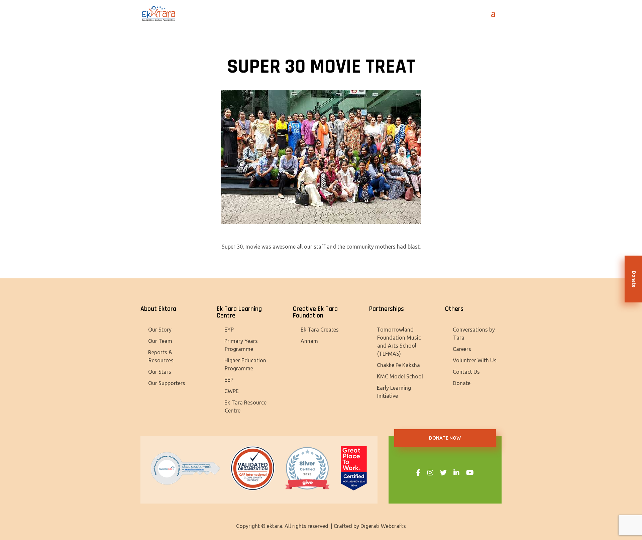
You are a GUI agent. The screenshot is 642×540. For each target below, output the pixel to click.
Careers (462, 349)
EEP (228, 380)
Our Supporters (166, 383)
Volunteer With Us (475, 360)
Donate (461, 383)
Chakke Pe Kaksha (398, 365)
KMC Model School (400, 376)
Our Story (160, 330)
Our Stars (159, 372)
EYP (229, 330)
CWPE (231, 391)
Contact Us (466, 372)
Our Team (160, 341)
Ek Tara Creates (320, 330)
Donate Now (445, 438)
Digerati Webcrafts (383, 526)
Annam (309, 341)
